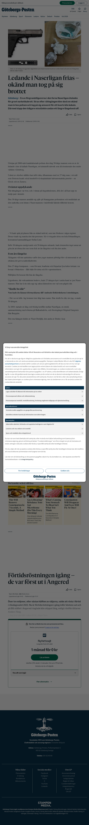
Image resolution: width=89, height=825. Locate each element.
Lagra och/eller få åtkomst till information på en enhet (24, 391)
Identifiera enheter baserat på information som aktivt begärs (26, 414)
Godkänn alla (65, 471)
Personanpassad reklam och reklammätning (20, 396)
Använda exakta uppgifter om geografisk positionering (24, 410)
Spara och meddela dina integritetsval (18, 433)
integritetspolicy (27, 459)
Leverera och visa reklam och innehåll (18, 428)
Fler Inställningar (24, 471)
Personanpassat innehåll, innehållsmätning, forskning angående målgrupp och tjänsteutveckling (37, 400)
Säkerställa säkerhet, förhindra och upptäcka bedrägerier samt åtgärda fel (30, 424)
